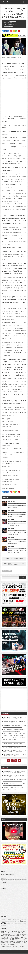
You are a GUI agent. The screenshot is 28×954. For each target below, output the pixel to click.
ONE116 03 (15, 24)
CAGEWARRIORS (22, 919)
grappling (4, 925)
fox (6, 921)
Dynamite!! (17, 919)
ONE (15, 21)
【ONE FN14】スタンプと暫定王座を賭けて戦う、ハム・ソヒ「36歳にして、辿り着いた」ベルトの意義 (17, 550)
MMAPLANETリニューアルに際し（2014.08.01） (14, 946)
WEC (3, 923)
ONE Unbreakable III (8, 24)
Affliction (19, 923)
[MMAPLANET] (6, 2)
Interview (12, 21)
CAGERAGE (23, 923)
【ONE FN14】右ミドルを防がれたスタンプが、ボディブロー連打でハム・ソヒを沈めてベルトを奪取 (17, 532)
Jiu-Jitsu (12, 923)
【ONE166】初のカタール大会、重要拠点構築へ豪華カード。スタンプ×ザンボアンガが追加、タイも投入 (17, 523)
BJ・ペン (6, 919)
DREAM (15, 923)
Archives (3, 881)
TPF (16, 921)
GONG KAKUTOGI (11, 921)
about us (4, 921)
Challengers (22, 921)
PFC (13, 919)
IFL (1, 921)
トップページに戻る (7, 570)
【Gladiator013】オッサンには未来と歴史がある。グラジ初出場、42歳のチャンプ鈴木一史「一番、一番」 (14, 559)
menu (25, 1)
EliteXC (10, 919)
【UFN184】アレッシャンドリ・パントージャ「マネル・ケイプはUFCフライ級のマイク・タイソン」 (13, 564)
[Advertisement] (14, 97)
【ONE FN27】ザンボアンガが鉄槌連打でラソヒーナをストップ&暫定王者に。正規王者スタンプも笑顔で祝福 (17, 514)
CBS (1, 925)
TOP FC (2, 919)
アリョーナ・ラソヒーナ (8, 26)
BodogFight (8, 923)
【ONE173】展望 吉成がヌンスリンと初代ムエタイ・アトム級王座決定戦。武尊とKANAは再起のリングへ (17, 505)
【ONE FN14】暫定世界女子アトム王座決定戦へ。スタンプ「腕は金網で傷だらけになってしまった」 (17, 541)
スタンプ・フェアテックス (9, 22)
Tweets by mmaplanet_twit (7, 874)
